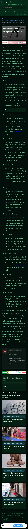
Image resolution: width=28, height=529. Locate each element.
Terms (8, 520)
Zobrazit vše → (24, 393)
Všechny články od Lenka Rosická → (16, 366)
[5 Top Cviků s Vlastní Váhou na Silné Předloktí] (14, 413)
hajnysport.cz (8, 2)
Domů (4, 12)
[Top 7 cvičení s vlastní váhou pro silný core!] (14, 440)
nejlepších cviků (20, 265)
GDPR (3, 520)
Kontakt (23, 12)
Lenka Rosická (12, 355)
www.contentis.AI (18, 518)
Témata (16, 12)
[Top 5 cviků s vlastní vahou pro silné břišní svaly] (14, 496)
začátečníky (18, 132)
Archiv (10, 12)
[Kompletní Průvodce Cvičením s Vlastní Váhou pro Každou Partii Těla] (14, 468)
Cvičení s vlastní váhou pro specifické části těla (13, 20)
